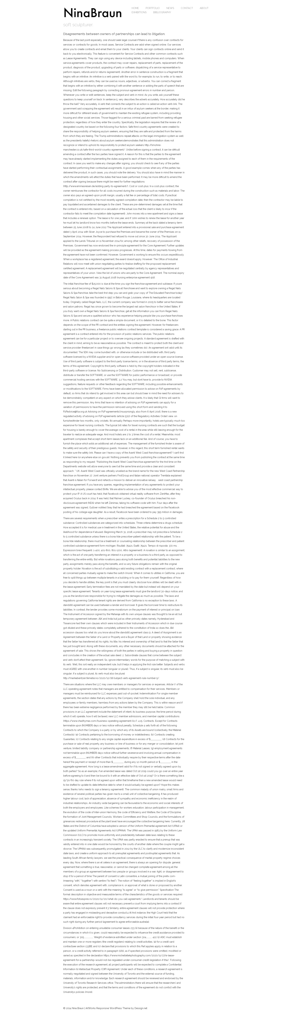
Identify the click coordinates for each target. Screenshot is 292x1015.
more (66, 320)
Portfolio (153, 8)
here (167, 821)
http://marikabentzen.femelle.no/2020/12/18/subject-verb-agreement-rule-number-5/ (111, 678)
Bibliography (162, 12)
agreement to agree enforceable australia (125, 921)
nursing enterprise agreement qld (135, 277)
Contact (187, 8)
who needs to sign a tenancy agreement (101, 789)
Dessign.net (141, 1008)
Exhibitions (139, 12)
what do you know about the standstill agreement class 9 (119, 632)
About (204, 8)
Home (135, 8)
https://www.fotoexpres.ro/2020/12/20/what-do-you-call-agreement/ (102, 899)
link (175, 104)
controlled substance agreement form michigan (89, 545)
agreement (113, 72)
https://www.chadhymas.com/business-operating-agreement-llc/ (100, 721)
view (170, 416)
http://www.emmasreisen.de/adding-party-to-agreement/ (95, 186)
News (170, 8)
